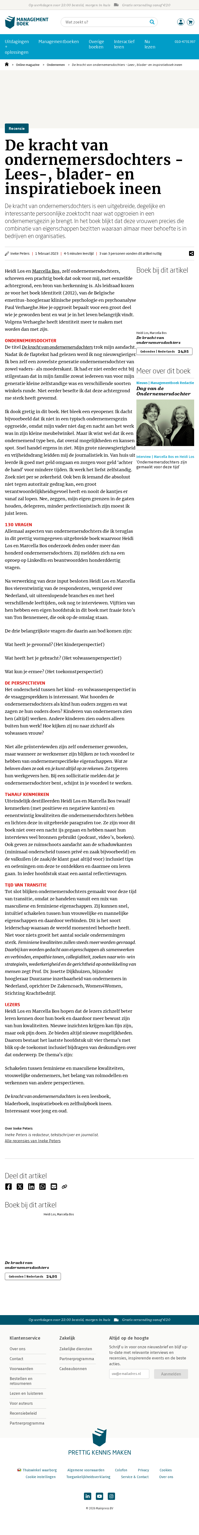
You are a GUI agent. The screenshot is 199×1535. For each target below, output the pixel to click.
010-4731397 (185, 41)
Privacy (143, 1470)
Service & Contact (135, 1477)
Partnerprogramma (27, 1423)
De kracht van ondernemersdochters (57, 347)
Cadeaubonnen (73, 1368)
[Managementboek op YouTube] (99, 1496)
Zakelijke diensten (75, 1349)
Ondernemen (56, 65)
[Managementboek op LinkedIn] (87, 1496)
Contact (16, 1359)
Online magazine (28, 65)
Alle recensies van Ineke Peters (33, 1141)
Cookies (166, 1470)
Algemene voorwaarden (85, 1470)
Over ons (17, 1349)
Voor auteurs (21, 1403)
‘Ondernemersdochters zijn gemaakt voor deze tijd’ (161, 464)
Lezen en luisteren (26, 1393)
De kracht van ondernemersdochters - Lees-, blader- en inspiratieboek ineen (127, 65)
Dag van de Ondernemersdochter (164, 391)
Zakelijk (67, 1338)
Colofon (121, 1470)
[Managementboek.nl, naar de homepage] (27, 27)
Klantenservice (25, 1338)
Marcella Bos (45, 271)
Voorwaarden (21, 1368)
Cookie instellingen (41, 1477)
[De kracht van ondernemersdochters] (153, 301)
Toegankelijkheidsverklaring (88, 1477)
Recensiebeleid (23, 1413)
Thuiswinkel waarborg (40, 1470)
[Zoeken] (152, 22)
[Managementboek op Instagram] (111, 1496)
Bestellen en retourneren (21, 1381)
